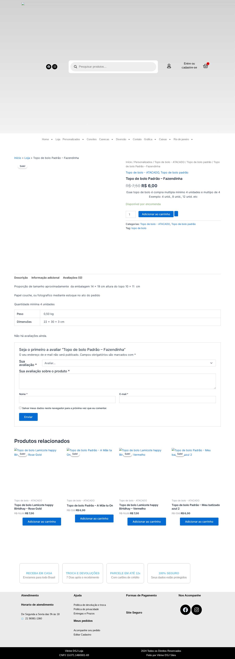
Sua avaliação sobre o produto (44, 371)
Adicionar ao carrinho (156, 214)
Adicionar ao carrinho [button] (42, 521)
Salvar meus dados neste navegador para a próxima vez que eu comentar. (64, 408)
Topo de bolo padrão (199, 162)
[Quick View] (21, 521)
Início (17, 158)
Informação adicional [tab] (45, 277)
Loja (58, 139)
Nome (23, 394)
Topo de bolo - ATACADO (169, 162)
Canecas (104, 139)
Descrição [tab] (21, 277)
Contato (137, 139)
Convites (92, 139)
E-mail (123, 394)
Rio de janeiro (181, 139)
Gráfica (148, 139)
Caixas (163, 139)
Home (45, 139)
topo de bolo (138, 228)
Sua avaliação (28, 363)
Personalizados (71, 139)
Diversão (121, 139)
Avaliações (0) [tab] (72, 277)
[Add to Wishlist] (176, 213)
